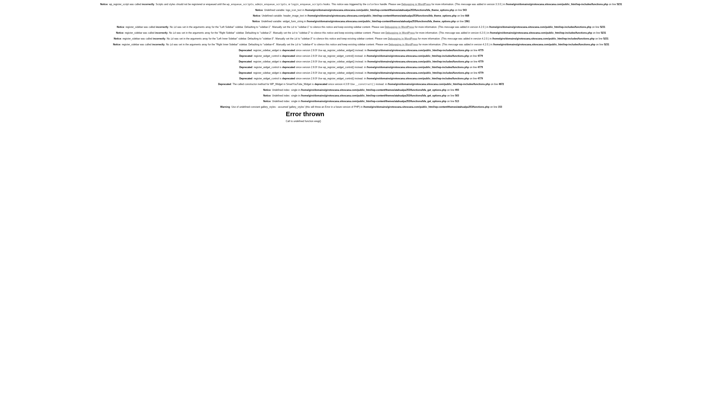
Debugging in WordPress (416, 4)
